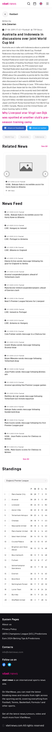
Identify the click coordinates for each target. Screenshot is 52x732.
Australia (25, 137)
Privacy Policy (9, 629)
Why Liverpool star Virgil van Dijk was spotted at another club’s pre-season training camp (25, 117)
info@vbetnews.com (12, 652)
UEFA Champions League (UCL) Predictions (24, 633)
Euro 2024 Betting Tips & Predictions (21, 638)
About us (7, 624)
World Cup (9, 137)
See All (26, 459)
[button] (5, 14)
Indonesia (39, 137)
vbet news (7, 680)
